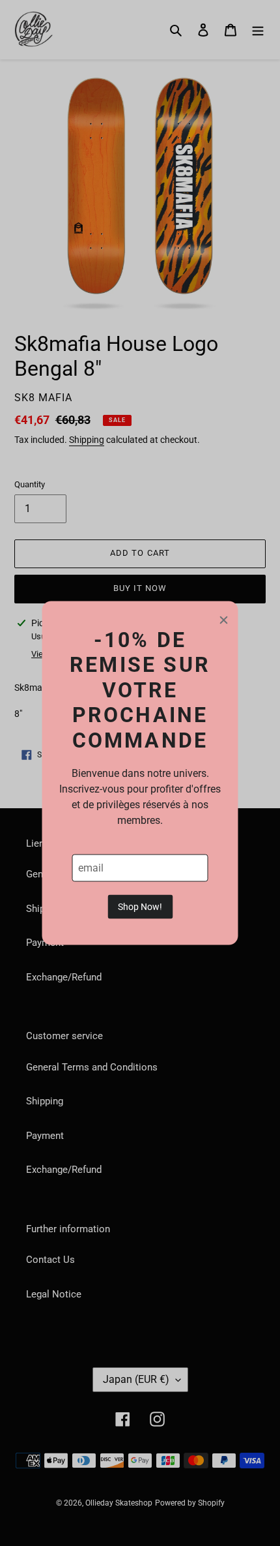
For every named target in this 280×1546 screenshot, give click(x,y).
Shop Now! (140, 906)
